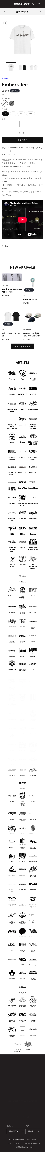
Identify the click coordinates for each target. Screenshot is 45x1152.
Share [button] (7, 246)
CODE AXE (22, 473)
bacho (22, 442)
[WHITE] (4, 103)
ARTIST (8, 1066)
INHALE (22, 656)
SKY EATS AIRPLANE (33, 848)
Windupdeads (22, 993)
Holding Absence (33, 628)
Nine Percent (33, 775)
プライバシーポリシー (14, 1143)
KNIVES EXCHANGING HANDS (12, 704)
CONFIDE (33, 473)
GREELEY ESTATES (22, 613)
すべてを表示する (22, 346)
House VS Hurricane (22, 642)
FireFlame (22, 565)
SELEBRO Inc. (33, 834)
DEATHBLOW (12, 520)
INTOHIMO (33, 656)
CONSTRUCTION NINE (12, 489)
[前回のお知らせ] (4, 11)
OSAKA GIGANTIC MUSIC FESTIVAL (22, 803)
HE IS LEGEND (12, 627)
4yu (22, 379)
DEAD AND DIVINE (22, 504)
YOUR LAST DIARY (33, 1021)
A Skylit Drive (33, 380)
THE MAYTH (33, 889)
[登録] (36, 1105)
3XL (31, 114)
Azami (12, 442)
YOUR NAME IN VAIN (11, 1036)
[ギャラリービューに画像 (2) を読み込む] (22, 67)
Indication (12, 656)
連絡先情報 (36, 1143)
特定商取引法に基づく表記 (23, 1147)
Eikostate (33, 519)
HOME (8, 1061)
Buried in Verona (12, 458)
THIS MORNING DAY (12, 922)
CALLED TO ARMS (33, 458)
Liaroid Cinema (12, 719)
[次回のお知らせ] (40, 11)
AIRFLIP (33, 394)
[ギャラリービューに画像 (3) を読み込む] (34, 67)
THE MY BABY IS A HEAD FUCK (33, 906)
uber (12, 950)
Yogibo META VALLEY (33, 1006)
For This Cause (12, 596)
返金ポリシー (31, 1139)
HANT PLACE (33, 612)
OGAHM (12, 801)
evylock (22, 548)
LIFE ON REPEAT (22, 720)
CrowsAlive (22, 488)
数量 (3, 119)
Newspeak (22, 775)
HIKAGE (33, 596)
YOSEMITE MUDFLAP (12, 1021)
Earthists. (22, 519)
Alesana (22, 410)
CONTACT (9, 1089)
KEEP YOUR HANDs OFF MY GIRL (12, 688)
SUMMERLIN (11, 875)
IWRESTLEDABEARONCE (22, 670)
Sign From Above (22, 848)
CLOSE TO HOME (12, 474)
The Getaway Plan (12, 890)
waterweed (22, 978)
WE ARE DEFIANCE (33, 979)
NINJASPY (22, 788)
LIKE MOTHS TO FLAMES (33, 720)
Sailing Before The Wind (22, 820)
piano (33, 801)
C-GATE (23, 457)
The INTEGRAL (22, 889)
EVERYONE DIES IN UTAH (12, 549)
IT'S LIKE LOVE (12, 669)
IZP (33, 669)
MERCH (8, 1072)
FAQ (7, 1083)
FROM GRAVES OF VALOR (22, 597)
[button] (5, 4)
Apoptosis (22, 425)
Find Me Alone (12, 566)
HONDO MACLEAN (12, 642)
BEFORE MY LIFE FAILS (33, 443)
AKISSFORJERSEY (12, 410)
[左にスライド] (3, 68)
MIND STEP (22, 750)
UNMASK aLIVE (22, 951)
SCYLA (12, 834)
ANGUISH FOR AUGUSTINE (12, 427)
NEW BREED (12, 775)
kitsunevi (6, 78)
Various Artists (12, 965)
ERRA (22, 534)
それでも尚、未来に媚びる (17, 1050)
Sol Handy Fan (30, 299)
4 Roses (12, 379)
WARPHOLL (12, 978)
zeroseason (22, 1035)
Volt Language (33, 965)
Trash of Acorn (33, 937)
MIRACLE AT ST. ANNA (33, 751)
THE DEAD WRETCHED (33, 876)
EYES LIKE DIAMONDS (33, 548)
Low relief (33, 734)
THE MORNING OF (22, 905)
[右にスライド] (42, 68)
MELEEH (12, 750)
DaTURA (12, 503)
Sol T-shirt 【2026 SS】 (11, 334)
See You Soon (22, 834)
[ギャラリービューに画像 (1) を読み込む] (11, 67)
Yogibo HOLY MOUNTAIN (22, 1006)
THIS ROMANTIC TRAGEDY (22, 922)
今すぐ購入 (23, 140)
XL (22, 114)
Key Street (22, 686)
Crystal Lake (33, 488)
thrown (12, 937)
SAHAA (12, 819)
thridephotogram (33, 921)
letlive (33, 703)
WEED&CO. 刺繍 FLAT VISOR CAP (31, 334)
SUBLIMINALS (33, 862)
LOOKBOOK (10, 1078)
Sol (12, 862)
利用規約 (27, 1143)
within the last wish (12, 1006)
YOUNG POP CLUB (22, 1021)
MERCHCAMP (20, 1139)
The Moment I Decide (12, 905)
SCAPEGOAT (33, 819)
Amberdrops (33, 410)
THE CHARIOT (22, 875)
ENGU (12, 534)
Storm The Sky (22, 862)
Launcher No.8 (22, 703)
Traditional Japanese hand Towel (12, 290)
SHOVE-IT (12, 847)
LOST (22, 734)
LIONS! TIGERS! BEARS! (12, 735)
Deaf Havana (33, 503)
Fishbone (22, 582)
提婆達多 (28, 1049)
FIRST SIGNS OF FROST (33, 566)
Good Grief (12, 612)
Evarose (33, 534)
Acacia (12, 394)
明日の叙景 (33, 1035)
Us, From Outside (33, 951)
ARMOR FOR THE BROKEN (33, 427)
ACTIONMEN (22, 395)
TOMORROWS (22, 937)
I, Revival (33, 641)
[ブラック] (11, 103)
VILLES (22, 965)
